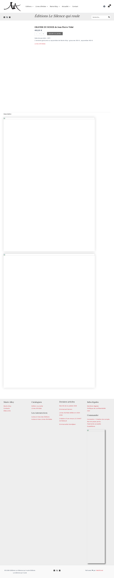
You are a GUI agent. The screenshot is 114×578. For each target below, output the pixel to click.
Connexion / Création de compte (98, 419)
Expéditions (91, 426)
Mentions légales (93, 406)
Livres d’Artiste (36, 408)
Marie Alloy (7, 406)
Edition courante (37, 406)
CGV (88, 411)
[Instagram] (10, 17)
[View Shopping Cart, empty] (108, 6)
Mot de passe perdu (94, 421)
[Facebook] (4, 17)
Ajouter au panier (55, 33)
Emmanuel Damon (65, 409)
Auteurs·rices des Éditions (40, 417)
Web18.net (99, 570)
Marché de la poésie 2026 (68, 406)
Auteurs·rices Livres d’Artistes (41, 419)
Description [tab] (7, 114)
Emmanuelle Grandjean (67, 424)
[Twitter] (7, 17)
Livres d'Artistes (40, 44)
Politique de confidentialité (96, 408)
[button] (32, 6)
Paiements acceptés (94, 424)
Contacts (7, 408)
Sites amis (7, 411)
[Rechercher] (109, 17)
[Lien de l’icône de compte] (104, 6)
